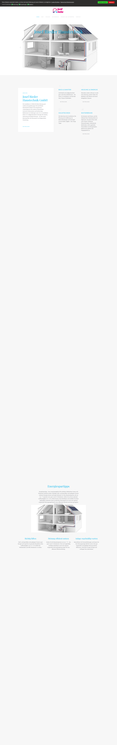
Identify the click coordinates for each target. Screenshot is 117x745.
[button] (20, 47)
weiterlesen (26, 126)
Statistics (31, 4)
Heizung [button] (48, 16)
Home (37, 16)
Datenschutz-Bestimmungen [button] (67, 2)
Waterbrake (55, 16)
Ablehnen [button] (111, 2)
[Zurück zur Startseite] (58, 10)
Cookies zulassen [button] (103, 2)
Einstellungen (23, 4)
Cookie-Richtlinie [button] (55, 2)
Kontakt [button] (78, 16)
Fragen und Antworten (67, 16)
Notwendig (15, 4)
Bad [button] (42, 16)
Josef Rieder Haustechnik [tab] (57, 68)
